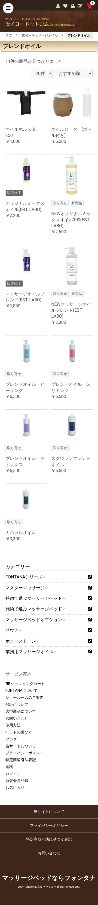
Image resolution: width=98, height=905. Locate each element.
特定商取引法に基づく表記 (49, 839)
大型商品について (20, 711)
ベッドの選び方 (18, 732)
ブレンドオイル (79, 35)
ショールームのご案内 (24, 697)
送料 (9, 767)
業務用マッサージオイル (40, 35)
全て (8, 35)
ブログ (11, 739)
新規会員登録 (16, 780)
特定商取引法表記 (20, 760)
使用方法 (13, 725)
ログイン (13, 774)
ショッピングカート (27, 684)
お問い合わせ (16, 718)
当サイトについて (20, 746)
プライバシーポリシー (24, 753)
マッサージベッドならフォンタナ (49, 877)
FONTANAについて (21, 690)
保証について (16, 704)
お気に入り (14, 787)
